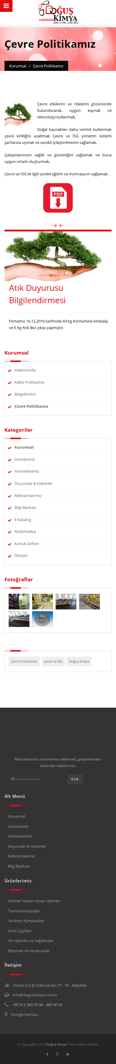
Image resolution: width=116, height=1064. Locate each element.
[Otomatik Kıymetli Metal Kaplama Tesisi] (89, 601)
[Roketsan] (19, 601)
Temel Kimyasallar (24, 911)
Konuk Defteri (27, 543)
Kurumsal (16, 816)
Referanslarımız (28, 495)
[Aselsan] (43, 601)
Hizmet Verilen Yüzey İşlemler (34, 900)
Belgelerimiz (25, 394)
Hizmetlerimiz (27, 471)
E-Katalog (23, 519)
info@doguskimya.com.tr (34, 995)
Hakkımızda (25, 370)
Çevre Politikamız (24, 661)
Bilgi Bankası (25, 507)
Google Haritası (24, 1014)
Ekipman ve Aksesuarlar (29, 950)
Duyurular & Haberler (33, 483)
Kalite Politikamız (30, 382)
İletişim (21, 555)
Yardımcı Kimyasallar (26, 920)
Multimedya (25, 531)
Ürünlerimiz (25, 459)
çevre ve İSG (53, 661)
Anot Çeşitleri (20, 930)
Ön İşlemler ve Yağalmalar (31, 940)
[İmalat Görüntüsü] (66, 601)
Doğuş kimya (79, 661)
